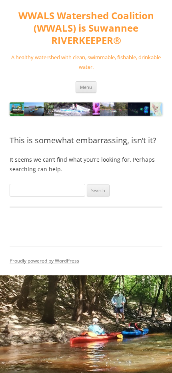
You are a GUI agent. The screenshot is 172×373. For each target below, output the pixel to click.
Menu (86, 87)
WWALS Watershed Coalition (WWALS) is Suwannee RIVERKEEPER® (86, 28)
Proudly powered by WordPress (44, 260)
